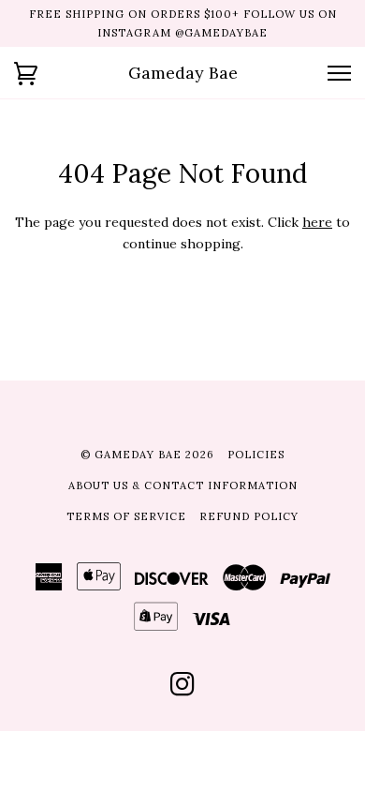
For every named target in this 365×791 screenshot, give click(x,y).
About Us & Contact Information (183, 485)
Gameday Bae (183, 72)
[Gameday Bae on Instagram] (183, 689)
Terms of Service (126, 516)
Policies (256, 454)
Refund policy (249, 516)
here (317, 222)
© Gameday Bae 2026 (147, 454)
